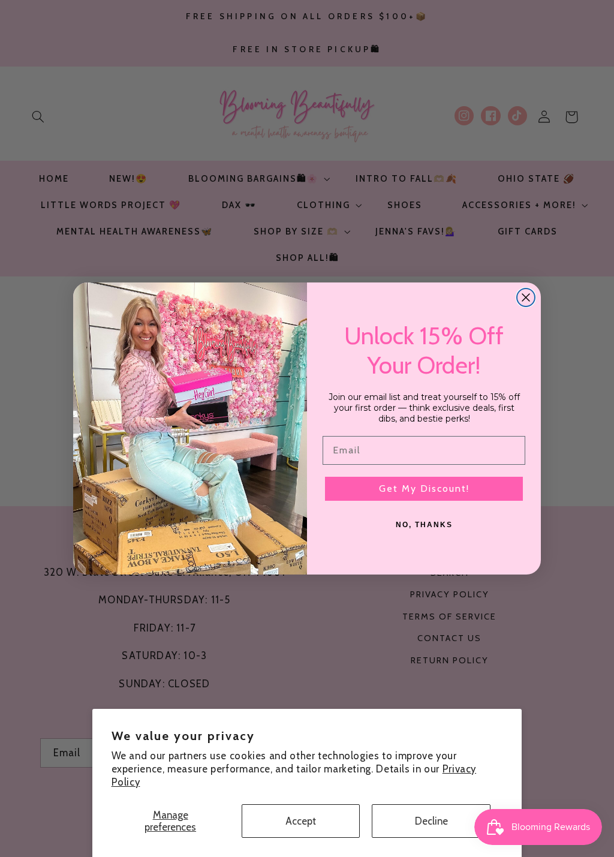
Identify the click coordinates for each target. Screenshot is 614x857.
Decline (431, 821)
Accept (300, 821)
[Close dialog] (526, 297)
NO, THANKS (424, 525)
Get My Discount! (424, 488)
